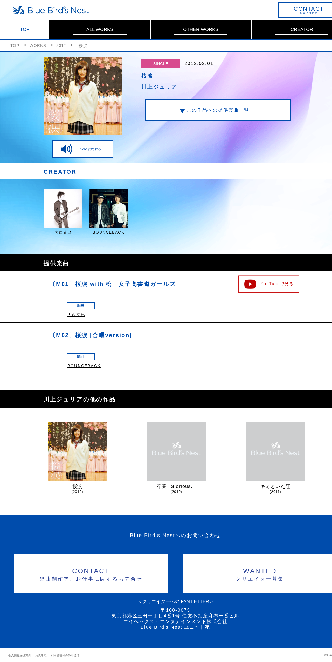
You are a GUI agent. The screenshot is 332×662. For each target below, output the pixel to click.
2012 (61, 45)
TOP (25, 29)
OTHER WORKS (200, 29)
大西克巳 (76, 314)
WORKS (38, 45)
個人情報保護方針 (19, 655)
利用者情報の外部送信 (65, 655)
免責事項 (41, 655)
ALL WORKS (99, 29)
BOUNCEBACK (84, 366)
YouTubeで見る (277, 283)
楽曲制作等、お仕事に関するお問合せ (91, 574)
